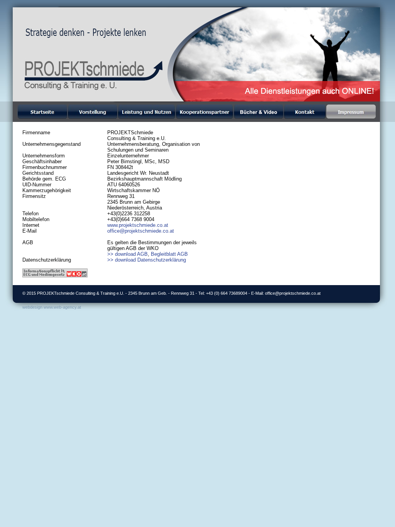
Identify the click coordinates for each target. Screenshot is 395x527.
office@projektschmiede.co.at (140, 231)
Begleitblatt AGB (169, 254)
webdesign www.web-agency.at (51, 307)
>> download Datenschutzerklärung (146, 260)
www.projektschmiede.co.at (137, 225)
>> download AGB (127, 254)
